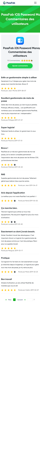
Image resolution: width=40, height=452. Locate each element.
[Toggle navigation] (35, 2)
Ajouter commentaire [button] (20, 66)
